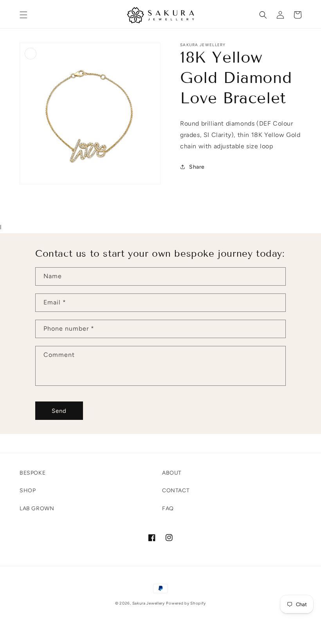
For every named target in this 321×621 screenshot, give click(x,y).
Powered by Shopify (186, 603)
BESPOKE (32, 473)
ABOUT (172, 473)
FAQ (168, 508)
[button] (23, 14)
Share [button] (197, 167)
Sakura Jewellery (148, 603)
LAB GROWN (37, 508)
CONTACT (175, 490)
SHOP (28, 490)
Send (59, 410)
